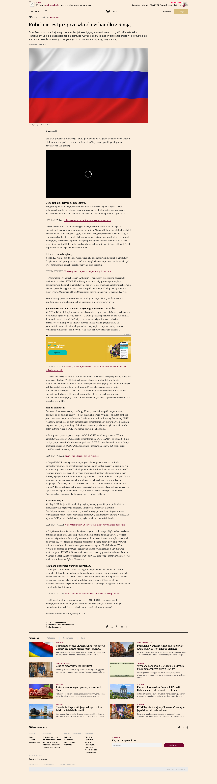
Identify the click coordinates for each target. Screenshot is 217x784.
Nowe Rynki (54, 17)
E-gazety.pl (89, 740)
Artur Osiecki (51, 131)
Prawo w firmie (43, 17)
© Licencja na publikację (56, 622)
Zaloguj (181, 12)
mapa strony (33, 764)
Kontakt (32, 740)
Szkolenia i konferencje (38, 759)
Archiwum (68, 745)
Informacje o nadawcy (51, 745)
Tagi (83, 638)
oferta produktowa (67, 764)
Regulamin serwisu (50, 742)
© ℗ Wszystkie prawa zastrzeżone (60, 625)
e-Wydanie (167, 12)
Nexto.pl (88, 742)
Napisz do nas (34, 742)
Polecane (51, 638)
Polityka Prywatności (51, 737)
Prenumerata (69, 742)
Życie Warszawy (91, 752)
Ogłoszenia (68, 740)
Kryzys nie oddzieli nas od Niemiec (81, 455)
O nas (31, 737)
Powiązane (34, 638)
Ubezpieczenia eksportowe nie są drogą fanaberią (87, 219)
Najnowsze (68, 638)
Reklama (67, 737)
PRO (115, 11)
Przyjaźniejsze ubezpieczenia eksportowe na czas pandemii (92, 593)
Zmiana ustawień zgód (52, 740)
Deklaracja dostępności (52, 747)
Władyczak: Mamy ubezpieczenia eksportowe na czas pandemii (94, 524)
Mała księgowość (91, 745)
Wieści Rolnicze (91, 750)
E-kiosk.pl (88, 737)
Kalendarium (49, 764)
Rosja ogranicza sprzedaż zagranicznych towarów (87, 271)
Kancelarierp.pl (90, 747)
